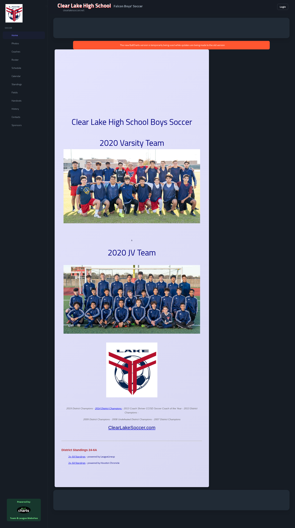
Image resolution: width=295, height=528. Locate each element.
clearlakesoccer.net (74, 10)
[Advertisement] (171, 28)
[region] (24, 264)
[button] (264, 6)
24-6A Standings (77, 456)
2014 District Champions (108, 408)
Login (283, 7)
